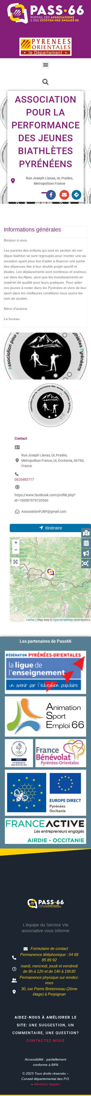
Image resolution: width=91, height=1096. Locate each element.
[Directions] (76, 195)
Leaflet (30, 619)
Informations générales (32, 229)
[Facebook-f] (51, 195)
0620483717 (24, 479)
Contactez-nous (45, 1040)
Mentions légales (47, 1084)
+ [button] (15, 542)
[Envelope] (64, 195)
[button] (45, 65)
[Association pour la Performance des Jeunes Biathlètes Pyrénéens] (51, 573)
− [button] (15, 550)
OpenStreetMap (63, 619)
